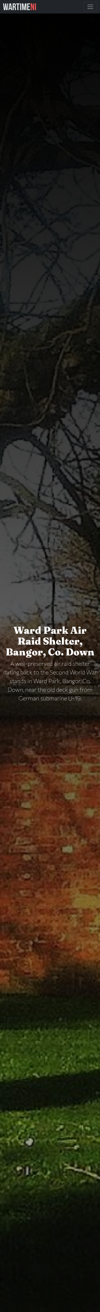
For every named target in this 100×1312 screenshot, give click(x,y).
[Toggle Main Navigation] (90, 7)
